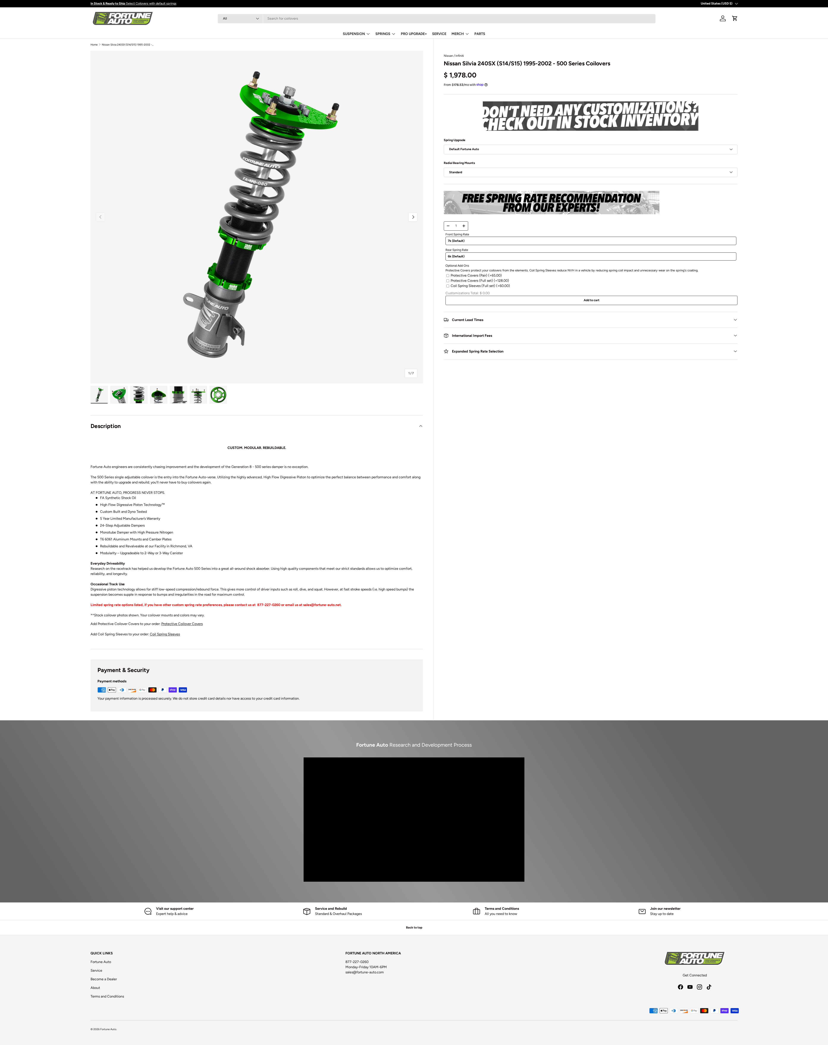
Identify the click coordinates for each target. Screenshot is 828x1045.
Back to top (414, 927)
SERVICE (439, 34)
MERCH (458, 34)
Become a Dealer (104, 979)
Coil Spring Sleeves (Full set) (480, 285)
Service (96, 970)
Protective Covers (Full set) (480, 280)
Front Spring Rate (457, 234)
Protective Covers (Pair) (476, 275)
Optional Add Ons (457, 265)
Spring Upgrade (454, 140)
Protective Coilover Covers (182, 624)
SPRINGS (382, 34)
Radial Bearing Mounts (459, 163)
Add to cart (591, 300)
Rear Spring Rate (456, 250)
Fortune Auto (101, 962)
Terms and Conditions (107, 996)
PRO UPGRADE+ (414, 34)
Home (94, 44)
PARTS (479, 34)
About (95, 988)
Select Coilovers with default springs (133, 3)
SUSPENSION (354, 34)
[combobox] (437, 18)
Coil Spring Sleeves (165, 634)
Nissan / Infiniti (454, 56)
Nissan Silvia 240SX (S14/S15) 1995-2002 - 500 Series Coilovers (128, 44)
